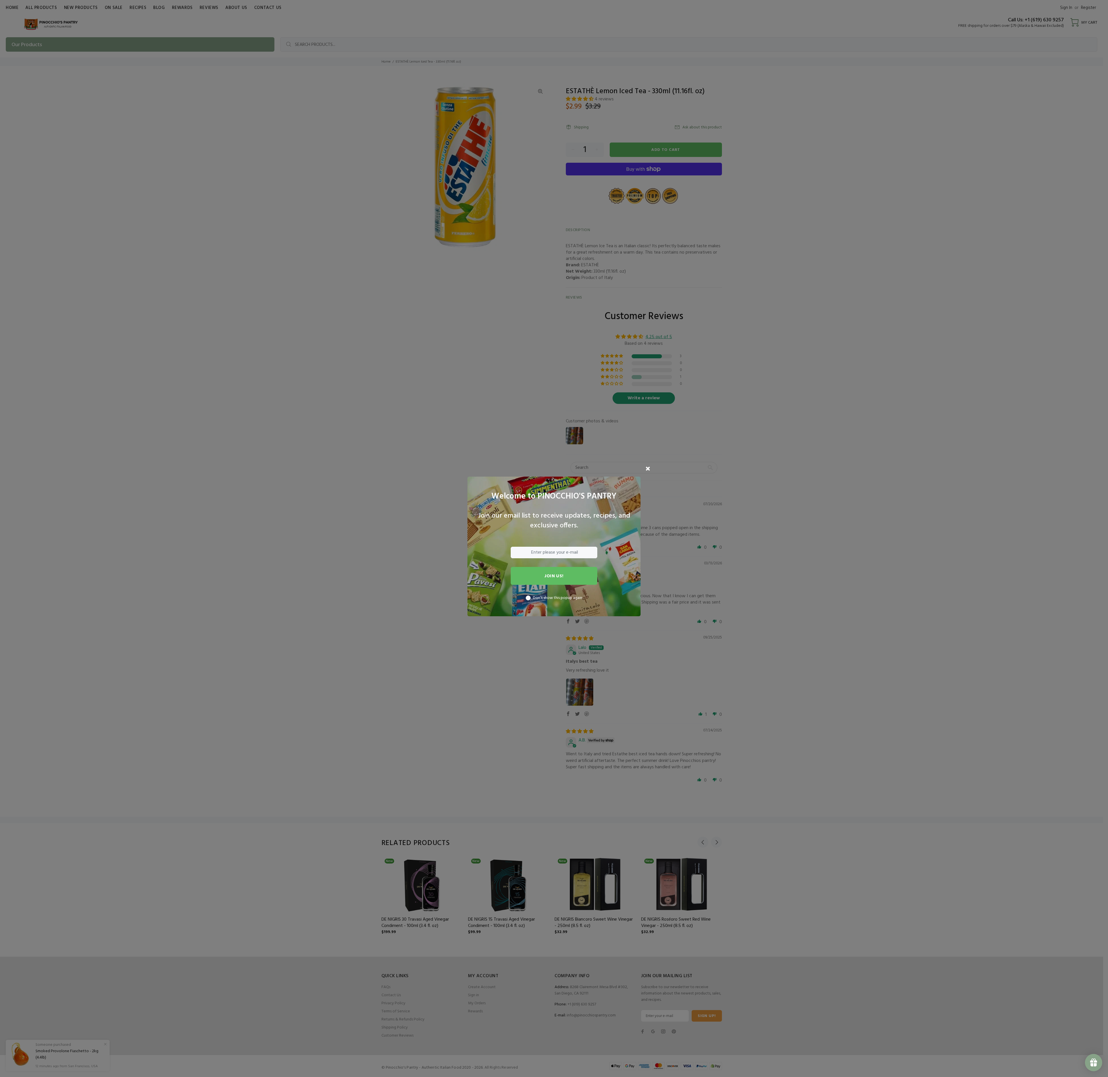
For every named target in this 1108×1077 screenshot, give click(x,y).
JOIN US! (554, 576)
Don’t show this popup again (557, 598)
